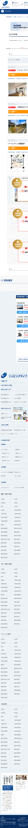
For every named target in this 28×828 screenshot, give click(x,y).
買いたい (17, 4)
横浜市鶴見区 (17, 524)
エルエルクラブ (5, 487)
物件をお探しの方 (6, 389)
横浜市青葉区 (4, 535)
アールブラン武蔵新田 (16, 144)
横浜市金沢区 (4, 557)
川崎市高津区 (17, 521)
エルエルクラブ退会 (19, 487)
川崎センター (18, 453)
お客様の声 (17, 460)
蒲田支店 (17, 449)
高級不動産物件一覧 (6, 402)
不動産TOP (4, 381)
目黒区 (16, 502)
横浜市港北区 (4, 528)
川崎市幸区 (3, 513)
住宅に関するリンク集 (19, 430)
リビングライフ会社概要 (7, 472)
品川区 (16, 499)
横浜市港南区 (17, 550)
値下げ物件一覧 (5, 398)
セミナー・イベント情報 (7, 433)
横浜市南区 (3, 550)
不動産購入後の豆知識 (6, 430)
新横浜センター (18, 456)
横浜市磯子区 (4, 553)
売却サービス (4, 413)
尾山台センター (5, 453)
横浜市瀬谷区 (17, 543)
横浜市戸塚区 (17, 535)
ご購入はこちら (7, 794)
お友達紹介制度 (5, 440)
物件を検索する (5, 394)
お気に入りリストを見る (20, 402)
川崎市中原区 (17, 513)
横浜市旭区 (17, 539)
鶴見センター (5, 456)
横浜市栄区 (17, 553)
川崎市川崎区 (17, 510)
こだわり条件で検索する (20, 394)
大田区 (2, 499)
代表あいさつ (17, 472)
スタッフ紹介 (4, 449)
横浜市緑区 (17, 532)
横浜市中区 (17, 546)
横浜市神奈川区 (18, 528)
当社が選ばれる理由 (6, 385)
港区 (2, 506)
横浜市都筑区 (4, 532)
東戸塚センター (5, 460)
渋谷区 (16, 506)
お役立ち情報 (4, 424)
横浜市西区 (3, 546)
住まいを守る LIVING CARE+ (6, 418)
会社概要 (3, 467)
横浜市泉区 (3, 543)
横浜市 (2, 524)
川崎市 (2, 510)
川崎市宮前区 (4, 517)
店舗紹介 (3, 444)
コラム (16, 433)
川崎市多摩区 (4, 521)
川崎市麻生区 (17, 517)
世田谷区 (3, 502)
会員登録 (3, 482)
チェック (10, 67)
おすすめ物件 (17, 398)
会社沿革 (3, 475)
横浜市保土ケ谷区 (5, 539)
